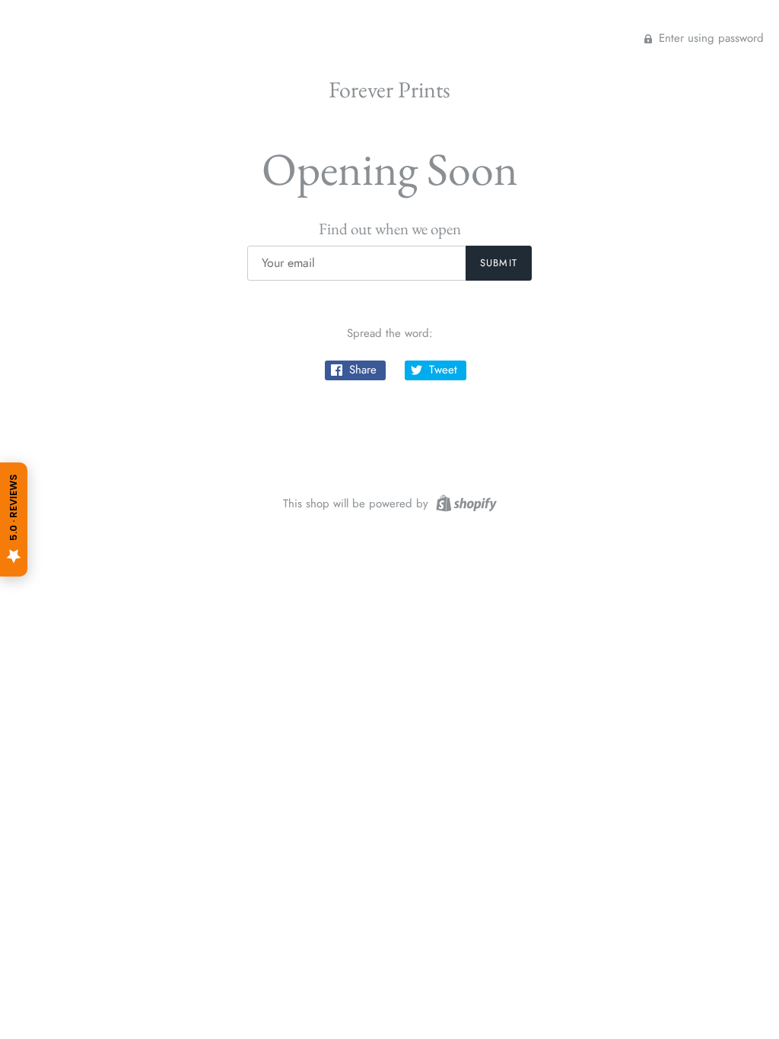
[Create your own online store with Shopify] (464, 502)
